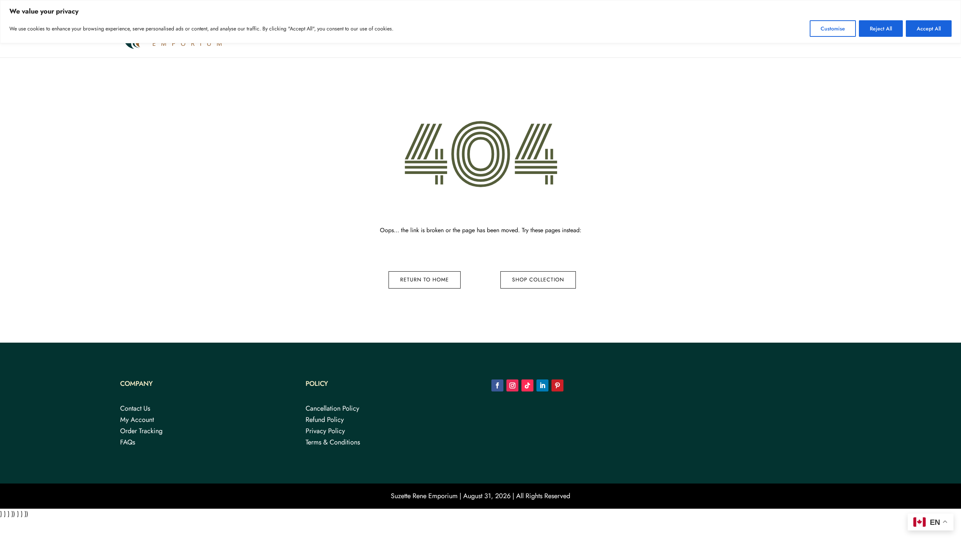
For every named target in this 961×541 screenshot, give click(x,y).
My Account (137, 421)
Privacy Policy (325, 432)
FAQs (780, 37)
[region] (480, 21)
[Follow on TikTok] (527, 385)
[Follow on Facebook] (497, 385)
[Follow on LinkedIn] (542, 385)
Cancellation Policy (332, 409)
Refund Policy (325, 421)
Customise (833, 28)
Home (689, 37)
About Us (719, 37)
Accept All (929, 28)
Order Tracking (141, 432)
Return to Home (424, 279)
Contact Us (811, 37)
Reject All (881, 28)
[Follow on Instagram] (512, 385)
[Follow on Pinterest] (557, 385)
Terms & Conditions (333, 443)
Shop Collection (538, 279)
